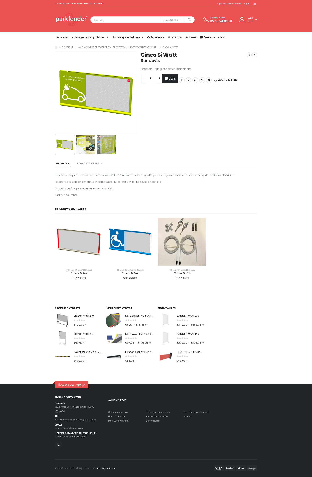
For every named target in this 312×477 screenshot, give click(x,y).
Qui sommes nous (118, 412)
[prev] (249, 54)
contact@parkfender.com (69, 428)
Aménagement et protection (88, 37)
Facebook (182, 80)
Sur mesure (157, 37)
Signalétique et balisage (126, 37)
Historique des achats (158, 412)
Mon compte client (118, 420)
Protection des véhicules (79, 270)
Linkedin (58, 445)
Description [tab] (63, 163)
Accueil (64, 37)
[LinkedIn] (254, 3)
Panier (193, 37)
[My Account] (242, 19)
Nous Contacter (116, 416)
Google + (202, 80)
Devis (172, 78)
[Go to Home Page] (56, 47)
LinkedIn (195, 80)
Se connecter (153, 420)
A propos (221, 3)
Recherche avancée (157, 416)
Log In (246, 3)
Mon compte (234, 3)
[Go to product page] (79, 242)
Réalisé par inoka (106, 468)
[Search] (189, 20)
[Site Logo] (72, 19)
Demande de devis (215, 37)
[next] (254, 54)
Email (209, 80)
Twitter (188, 80)
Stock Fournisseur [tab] (89, 163)
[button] (55, 92)
